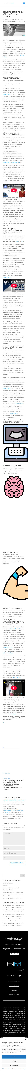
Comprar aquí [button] (6, 773)
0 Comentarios (21, 21)
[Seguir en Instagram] (17, 954)
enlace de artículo (7, 647)
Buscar (22, 875)
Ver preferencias (14, 1065)
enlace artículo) (7, 277)
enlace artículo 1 (7, 162)
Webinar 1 (5, 885)
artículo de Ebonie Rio (15, 629)
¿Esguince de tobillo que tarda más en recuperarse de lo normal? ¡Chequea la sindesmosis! (13, 894)
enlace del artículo (8, 653)
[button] (25, 1039)
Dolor (22, 19)
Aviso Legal (23, 1069)
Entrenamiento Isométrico (9, 21)
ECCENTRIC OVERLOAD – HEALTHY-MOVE (14, 800)
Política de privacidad (15, 1069)
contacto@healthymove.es (16, 944)
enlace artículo (7, 94)
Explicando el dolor (8, 883)
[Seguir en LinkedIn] (14, 954)
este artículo (12, 714)
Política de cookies (6, 1069)
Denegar (14, 1061)
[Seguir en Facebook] (11, 954)
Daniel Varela (8, 19)
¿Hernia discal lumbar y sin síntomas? (12, 898)
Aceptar (14, 1057)
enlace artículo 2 (16, 162)
